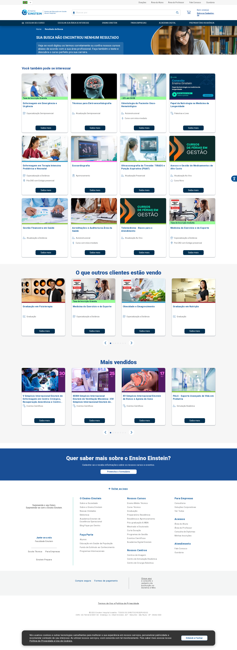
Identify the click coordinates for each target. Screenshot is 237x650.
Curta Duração (134, 530)
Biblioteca (84, 515)
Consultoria (180, 503)
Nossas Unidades (88, 511)
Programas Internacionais (92, 551)
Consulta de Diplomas (185, 532)
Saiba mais (46, 128)
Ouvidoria (210, 2)
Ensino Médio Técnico (137, 503)
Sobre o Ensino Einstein (91, 507)
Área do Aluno (157, 2)
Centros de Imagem (136, 555)
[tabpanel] (43, 307)
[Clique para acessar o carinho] (188, 12)
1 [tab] (110, 343)
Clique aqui (146, 578)
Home (38, 29)
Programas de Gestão (137, 534)
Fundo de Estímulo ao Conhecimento (97, 547)
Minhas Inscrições (183, 536)
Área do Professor (176, 2)
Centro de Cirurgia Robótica (140, 563)
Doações (142, 2)
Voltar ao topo (119, 488)
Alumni (83, 539)
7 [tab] (125, 343)
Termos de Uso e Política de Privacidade (118, 603)
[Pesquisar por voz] (74, 12)
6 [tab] (123, 343)
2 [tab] (113, 343)
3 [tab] (115, 343)
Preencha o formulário (118, 471)
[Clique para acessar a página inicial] (44, 15)
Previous (105, 343)
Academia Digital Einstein (139, 542)
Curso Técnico (134, 507)
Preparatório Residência (138, 515)
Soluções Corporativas (185, 507)
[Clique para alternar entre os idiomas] (27, 2)
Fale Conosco (195, 2)
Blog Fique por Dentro (90, 525)
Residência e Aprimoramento (141, 519)
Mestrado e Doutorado (138, 527)
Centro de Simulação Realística (142, 559)
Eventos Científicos (136, 538)
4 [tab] (118, 343)
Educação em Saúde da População (96, 543)
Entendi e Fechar (194, 638)
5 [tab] (120, 343)
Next (131, 343)
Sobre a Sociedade (89, 503)
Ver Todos (179, 511)
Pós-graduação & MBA (138, 523)
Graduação (132, 511)
